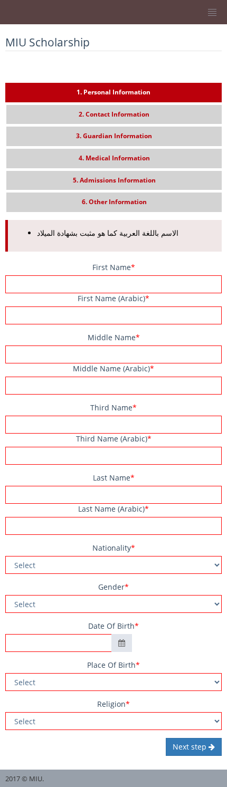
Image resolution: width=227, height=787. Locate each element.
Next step (191, 747)
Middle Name (114, 337)
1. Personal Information (113, 92)
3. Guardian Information (114, 136)
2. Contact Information (114, 114)
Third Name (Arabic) (114, 439)
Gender (113, 587)
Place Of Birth (113, 665)
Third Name (113, 407)
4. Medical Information (114, 158)
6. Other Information (114, 202)
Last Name (114, 478)
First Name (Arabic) (113, 298)
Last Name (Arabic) (113, 509)
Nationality (113, 548)
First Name (113, 267)
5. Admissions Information (114, 180)
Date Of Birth (113, 626)
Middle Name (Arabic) (113, 368)
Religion (113, 704)
